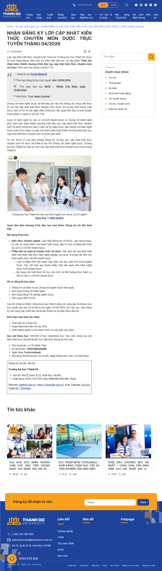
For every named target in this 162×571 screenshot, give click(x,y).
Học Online (114, 565)
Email (104, 565)
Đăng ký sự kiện (148, 565)
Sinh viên (63, 555)
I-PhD (61, 537)
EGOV (61, 549)
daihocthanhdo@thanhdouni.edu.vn (32, 539)
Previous (6, 451)
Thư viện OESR (66, 543)
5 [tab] (78, 483)
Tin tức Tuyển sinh (119, 103)
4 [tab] (73, 483)
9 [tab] (97, 483)
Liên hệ (156, 16)
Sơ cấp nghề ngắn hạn (27, 26)
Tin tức (113, 77)
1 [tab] (59, 483)
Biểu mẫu (95, 565)
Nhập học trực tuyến (130, 565)
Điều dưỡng (56, 217)
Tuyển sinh (72, 565)
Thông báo (115, 83)
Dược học (40, 217)
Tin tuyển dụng (117, 98)
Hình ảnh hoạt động (120, 93)
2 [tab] (64, 483)
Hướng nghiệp (65, 531)
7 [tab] (88, 483)
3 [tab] (69, 483)
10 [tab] (102, 483)
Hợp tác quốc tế (118, 109)
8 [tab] (92, 483)
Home (10, 26)
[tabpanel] (29, 451)
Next (152, 451)
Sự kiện (113, 88)
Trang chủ (29, 16)
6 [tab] (83, 483)
